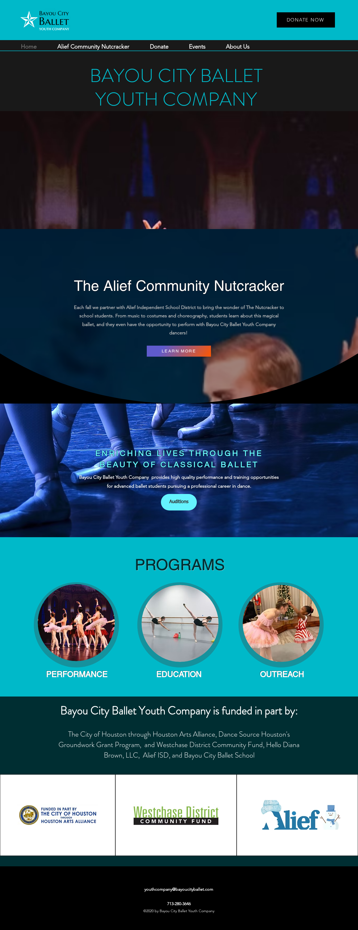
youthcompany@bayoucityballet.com (178, 889)
